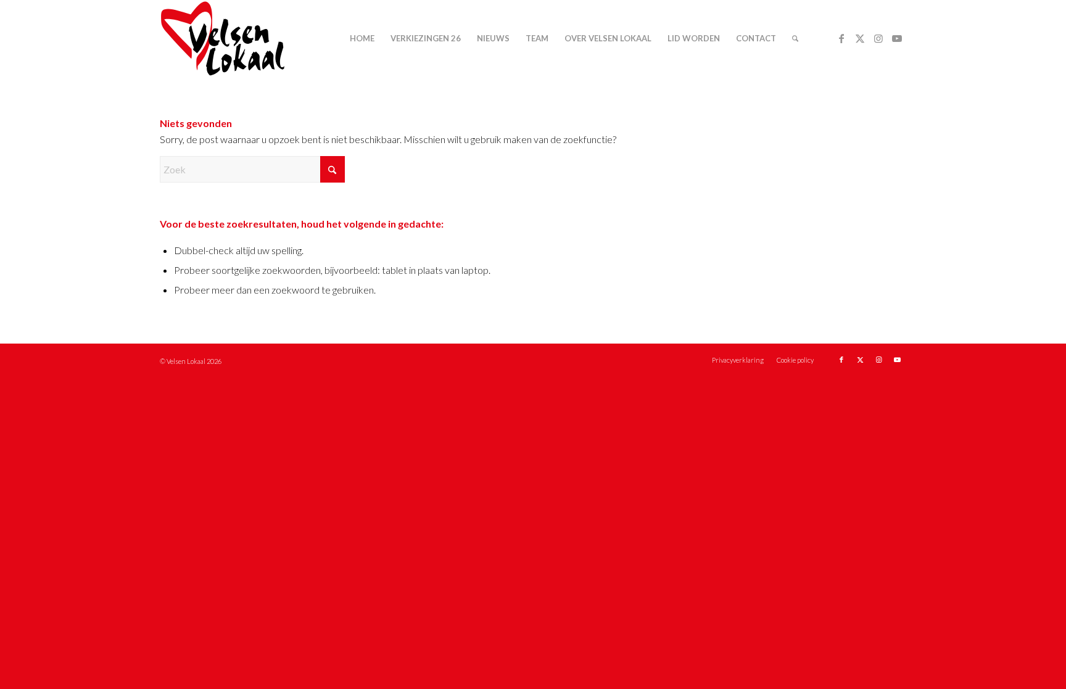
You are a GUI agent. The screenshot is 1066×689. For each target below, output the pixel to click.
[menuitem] (362, 38)
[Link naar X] (860, 38)
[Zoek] (795, 38)
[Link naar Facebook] (841, 38)
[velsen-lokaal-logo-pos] (223, 38)
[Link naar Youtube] (897, 38)
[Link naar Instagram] (878, 38)
